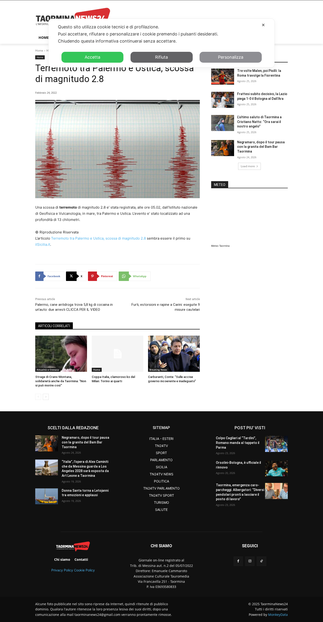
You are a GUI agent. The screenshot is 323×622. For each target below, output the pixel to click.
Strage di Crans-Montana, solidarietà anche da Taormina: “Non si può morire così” (60, 381)
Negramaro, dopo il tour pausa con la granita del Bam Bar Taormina (261, 146)
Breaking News (158, 369)
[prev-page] (38, 397)
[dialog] (161, 43)
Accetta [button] (92, 57)
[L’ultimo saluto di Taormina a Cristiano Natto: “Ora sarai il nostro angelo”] (222, 123)
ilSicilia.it (42, 244)
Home (39, 50)
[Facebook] (238, 561)
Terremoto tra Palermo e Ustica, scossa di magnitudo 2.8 (98, 238)
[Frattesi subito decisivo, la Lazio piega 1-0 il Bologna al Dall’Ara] (222, 100)
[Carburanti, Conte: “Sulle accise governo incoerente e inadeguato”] (174, 354)
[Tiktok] (261, 561)
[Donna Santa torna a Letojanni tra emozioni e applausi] (46, 496)
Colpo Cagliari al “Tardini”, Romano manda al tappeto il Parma (237, 442)
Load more (248, 166)
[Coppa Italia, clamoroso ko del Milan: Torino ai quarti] (118, 354)
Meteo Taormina (220, 245)
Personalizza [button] (230, 57)
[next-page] (46, 397)
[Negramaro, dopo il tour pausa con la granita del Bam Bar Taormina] (222, 148)
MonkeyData (278, 614)
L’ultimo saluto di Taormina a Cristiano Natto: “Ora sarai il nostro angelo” (259, 121)
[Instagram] (249, 561)
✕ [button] (263, 24)
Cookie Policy (84, 570)
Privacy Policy (62, 570)
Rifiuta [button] (161, 57)
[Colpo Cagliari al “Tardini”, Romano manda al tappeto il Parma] (276, 444)
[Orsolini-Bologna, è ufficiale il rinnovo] (276, 468)
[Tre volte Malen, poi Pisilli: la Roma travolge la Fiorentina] (222, 77)
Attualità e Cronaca (48, 369)
